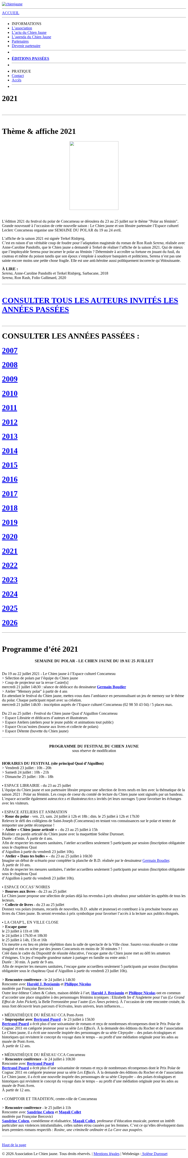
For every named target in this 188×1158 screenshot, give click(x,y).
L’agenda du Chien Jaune (31, 37)
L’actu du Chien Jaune (29, 32)
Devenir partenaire (26, 46)
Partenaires (20, 41)
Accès (16, 80)
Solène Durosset (154, 1154)
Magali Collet (70, 1112)
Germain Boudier (111, 687)
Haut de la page (14, 1145)
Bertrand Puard (47, 1019)
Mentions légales (106, 1154)
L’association (22, 28)
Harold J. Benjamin (43, 984)
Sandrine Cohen (40, 1112)
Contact (18, 76)
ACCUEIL (10, 13)
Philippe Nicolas (77, 984)
